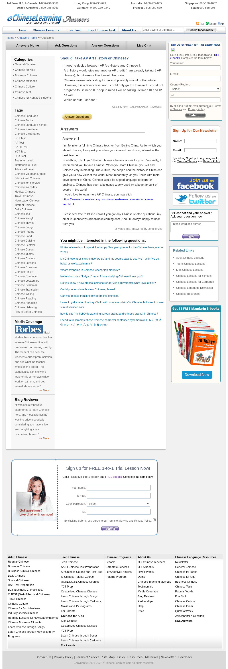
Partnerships (145, 601)
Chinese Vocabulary (27, 280)
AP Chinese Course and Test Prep (81, 571)
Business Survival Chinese (24, 571)
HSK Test (20, 156)
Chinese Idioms (24, 254)
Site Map (108, 657)
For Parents (68, 611)
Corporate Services (117, 567)
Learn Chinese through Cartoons (81, 640)
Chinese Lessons (46, 30)
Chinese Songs (24, 227)
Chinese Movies (24, 222)
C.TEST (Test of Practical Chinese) (29, 594)
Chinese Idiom (184, 606)
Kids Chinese (69, 620)
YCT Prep (67, 586)
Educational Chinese (27, 178)
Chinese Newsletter (27, 129)
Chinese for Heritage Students (33, 97)
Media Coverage (148, 591)
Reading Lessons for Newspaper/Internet (33, 617)
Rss (202, 23)
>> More (44, 390)
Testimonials (145, 586)
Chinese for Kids (25, 69)
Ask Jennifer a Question (189, 616)
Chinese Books (24, 120)
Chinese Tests (183, 586)
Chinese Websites (26, 187)
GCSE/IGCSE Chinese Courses (80, 581)
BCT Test (20, 138)
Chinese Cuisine (25, 240)
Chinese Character (26, 276)
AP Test (19, 142)
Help (221, 23)
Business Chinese (26, 75)
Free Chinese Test (101, 30)
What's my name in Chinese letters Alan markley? (90, 270)
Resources (134, 657)
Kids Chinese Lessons (189, 269)
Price (141, 611)
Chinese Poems (24, 231)
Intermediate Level (26, 165)
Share (213, 23)
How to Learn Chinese (28, 311)
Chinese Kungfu (24, 218)
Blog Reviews (146, 596)
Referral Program (116, 576)
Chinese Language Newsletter (194, 287)
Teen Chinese (70, 557)
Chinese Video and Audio (30, 173)
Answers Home (28, 37)
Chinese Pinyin (24, 271)
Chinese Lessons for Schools (194, 275)
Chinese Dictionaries (27, 133)
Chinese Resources (188, 293)
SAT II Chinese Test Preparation (80, 567)
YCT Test (20, 151)
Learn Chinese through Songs (26, 627)
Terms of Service (187, 161)
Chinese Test (23, 92)
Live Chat (144, 45)
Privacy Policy (196, 109)
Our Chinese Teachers (151, 562)
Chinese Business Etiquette (24, 622)
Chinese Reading (25, 298)
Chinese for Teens (26, 81)
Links (121, 657)
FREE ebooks (113, 476)
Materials (151, 657)
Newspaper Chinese (27, 200)
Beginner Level (24, 160)
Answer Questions (106, 45)
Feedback (185, 657)
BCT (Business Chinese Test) (25, 589)
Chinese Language (26, 116)
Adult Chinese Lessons (190, 257)
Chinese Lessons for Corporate (195, 281)
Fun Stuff (180, 596)
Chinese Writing (24, 294)
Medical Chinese (25, 191)
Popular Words (184, 591)
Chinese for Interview (27, 182)
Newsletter (181, 562)
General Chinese (25, 64)
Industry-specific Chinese (23, 613)
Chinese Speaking (26, 303)
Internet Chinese (25, 205)
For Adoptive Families (119, 571)
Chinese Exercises (26, 267)
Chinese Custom (25, 258)
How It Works (146, 571)
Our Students (146, 567)
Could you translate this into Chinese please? (87, 289)
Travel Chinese (24, 196)
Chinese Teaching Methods (154, 581)
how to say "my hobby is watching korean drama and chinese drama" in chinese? (109, 313)
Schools (110, 562)
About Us (129, 30)
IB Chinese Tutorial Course (77, 576)
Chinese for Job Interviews (24, 608)
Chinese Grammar (26, 285)
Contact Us (43, 657)
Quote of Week (184, 611)
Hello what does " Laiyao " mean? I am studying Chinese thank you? (101, 276)
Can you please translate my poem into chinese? (89, 295)
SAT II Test (21, 147)
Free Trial (74, 30)
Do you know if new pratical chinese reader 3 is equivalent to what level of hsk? (108, 283)
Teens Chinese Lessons (190, 263)
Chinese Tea (22, 214)
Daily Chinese (23, 209)
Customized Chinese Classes (79, 591)
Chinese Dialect (24, 249)
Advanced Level (24, 169)
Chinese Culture (25, 86)
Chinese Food (23, 236)
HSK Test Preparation (21, 585)
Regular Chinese (18, 561)
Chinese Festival (25, 245)
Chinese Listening (26, 307)
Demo (141, 576)
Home (22, 30)
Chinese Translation (27, 289)
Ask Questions (66, 45)
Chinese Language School (31, 124)
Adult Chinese (17, 557)
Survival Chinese (18, 580)
